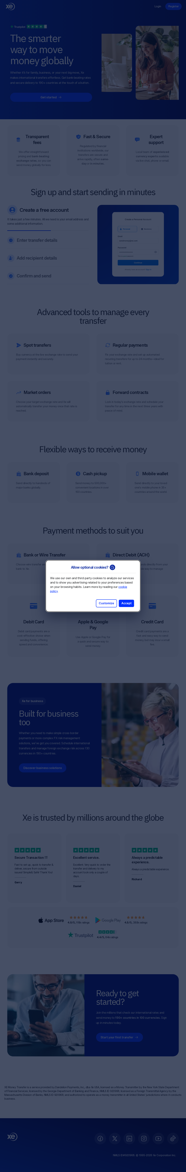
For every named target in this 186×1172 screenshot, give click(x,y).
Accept (126, 603)
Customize (106, 603)
